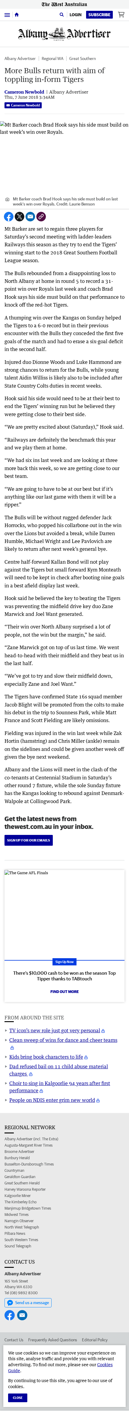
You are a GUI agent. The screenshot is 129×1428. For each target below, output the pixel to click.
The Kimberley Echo (20, 1202)
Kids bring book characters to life (46, 1057)
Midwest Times (16, 1214)
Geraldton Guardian (19, 1176)
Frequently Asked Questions (52, 1339)
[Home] (16, 14)
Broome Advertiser (19, 1151)
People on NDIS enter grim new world (52, 1100)
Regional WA (52, 58)
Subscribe (99, 14)
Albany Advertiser (20, 58)
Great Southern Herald (22, 1183)
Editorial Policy (95, 1339)
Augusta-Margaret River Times (28, 1145)
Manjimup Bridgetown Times (27, 1208)
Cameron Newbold (25, 105)
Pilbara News (14, 1233)
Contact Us (13, 1339)
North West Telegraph (21, 1227)
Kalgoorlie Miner (17, 1195)
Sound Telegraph (17, 1246)
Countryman (14, 1170)
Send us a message (32, 1302)
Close (17, 1398)
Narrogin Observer (19, 1221)
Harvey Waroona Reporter (25, 1189)
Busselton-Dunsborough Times (29, 1164)
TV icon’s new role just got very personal (54, 1031)
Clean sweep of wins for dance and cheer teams (63, 1040)
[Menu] (7, 14)
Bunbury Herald (17, 1158)
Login (76, 14)
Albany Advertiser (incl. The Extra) (31, 1139)
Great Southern (82, 58)
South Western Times (21, 1240)
